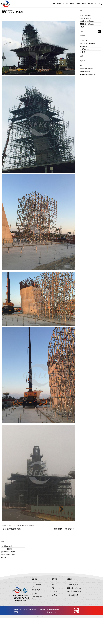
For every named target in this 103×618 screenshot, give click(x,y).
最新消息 (84, 3)
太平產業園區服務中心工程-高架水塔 (63, 529)
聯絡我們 (90, 3)
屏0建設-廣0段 (83, 46)
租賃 (53, 584)
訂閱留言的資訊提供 (85, 71)
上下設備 (34, 593)
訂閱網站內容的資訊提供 (86, 68)
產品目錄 (65, 3)
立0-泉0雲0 (83, 52)
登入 (81, 65)
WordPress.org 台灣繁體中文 (87, 74)
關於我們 (59, 3)
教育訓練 (82, 27)
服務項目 (72, 3)
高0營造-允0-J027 (84, 49)
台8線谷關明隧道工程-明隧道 (13, 529)
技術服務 (54, 595)
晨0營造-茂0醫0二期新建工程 (87, 43)
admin (15, 16)
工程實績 (78, 3)
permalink (33, 525)
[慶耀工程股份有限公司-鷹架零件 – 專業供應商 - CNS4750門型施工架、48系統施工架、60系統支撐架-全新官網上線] (8, 3)
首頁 (54, 3)
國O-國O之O (83, 40)
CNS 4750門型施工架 (85, 18)
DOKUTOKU (63, 616)
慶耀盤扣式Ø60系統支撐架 (7, 10)
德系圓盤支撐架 (36, 590)
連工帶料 (54, 591)
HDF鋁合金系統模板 (85, 15)
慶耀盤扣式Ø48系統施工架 (87, 21)
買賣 (53, 588)
